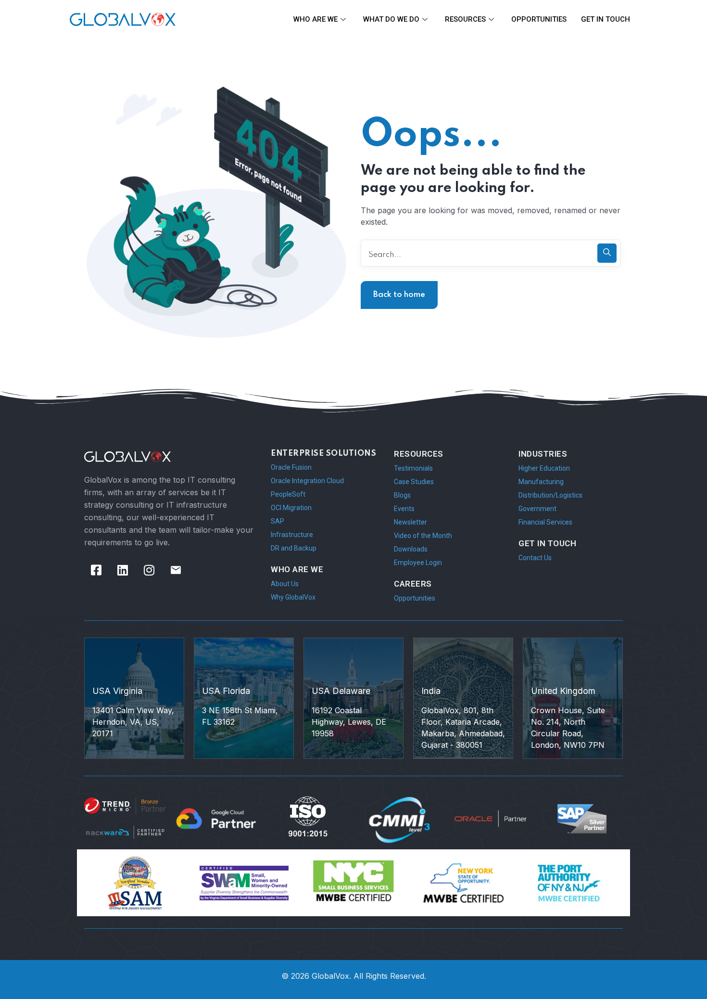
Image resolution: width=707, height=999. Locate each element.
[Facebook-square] (96, 570)
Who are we (315, 19)
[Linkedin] (123, 570)
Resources (465, 19)
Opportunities (539, 19)
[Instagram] (149, 570)
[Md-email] (176, 570)
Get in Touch (605, 19)
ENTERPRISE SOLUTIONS (323, 453)
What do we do (391, 19)
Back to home (399, 295)
